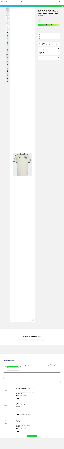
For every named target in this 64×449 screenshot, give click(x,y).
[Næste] (33, 320)
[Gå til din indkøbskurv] (62, 1)
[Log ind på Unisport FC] (59, 1)
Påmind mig (48, 24)
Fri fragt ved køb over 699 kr (45, 34)
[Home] (4, 1)
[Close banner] (62, 6)
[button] (7, 12)
